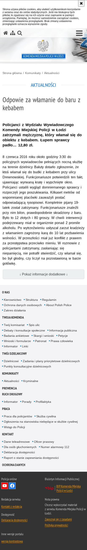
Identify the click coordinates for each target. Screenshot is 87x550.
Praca (6, 409)
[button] (79, 33)
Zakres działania (15, 310)
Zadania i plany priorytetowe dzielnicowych (51, 361)
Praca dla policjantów (18, 416)
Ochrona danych (13, 465)
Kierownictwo (12, 299)
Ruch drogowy (12, 394)
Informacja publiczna (63, 330)
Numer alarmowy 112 (55, 447)
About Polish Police (59, 305)
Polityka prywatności (56, 525)
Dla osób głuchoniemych (20, 447)
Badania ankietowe (16, 335)
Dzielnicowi (11, 361)
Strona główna (12, 73)
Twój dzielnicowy (14, 353)
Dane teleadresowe (17, 441)
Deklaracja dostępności (19, 452)
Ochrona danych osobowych (23, 305)
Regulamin (49, 299)
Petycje (63, 335)
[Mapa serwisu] (12, 33)
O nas (6, 292)
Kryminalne (30, 381)
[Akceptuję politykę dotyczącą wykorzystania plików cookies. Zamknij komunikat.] (81, 3)
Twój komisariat (14, 325)
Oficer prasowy (44, 441)
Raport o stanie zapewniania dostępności (31, 457)
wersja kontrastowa (12, 541)
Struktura (32, 299)
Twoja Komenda (13, 317)
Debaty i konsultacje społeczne (24, 330)
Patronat (40, 341)
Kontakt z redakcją (11, 506)
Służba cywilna (46, 416)
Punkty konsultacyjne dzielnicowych (27, 366)
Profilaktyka (43, 401)
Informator (11, 346)
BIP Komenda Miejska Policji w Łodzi (68, 488)
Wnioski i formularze (17, 341)
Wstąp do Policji (14, 427)
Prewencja (9, 388)
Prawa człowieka (62, 341)
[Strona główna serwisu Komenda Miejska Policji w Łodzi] (5, 33)
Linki (25, 346)
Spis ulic (34, 325)
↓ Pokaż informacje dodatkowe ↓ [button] (43, 274)
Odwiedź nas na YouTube (4, 485)
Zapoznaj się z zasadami (58, 519)
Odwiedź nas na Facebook (12, 485)
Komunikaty (33, 73)
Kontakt (8, 434)
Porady (26, 401)
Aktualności (51, 73)
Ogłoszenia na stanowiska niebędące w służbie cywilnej (41, 421)
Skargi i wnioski (43, 335)
